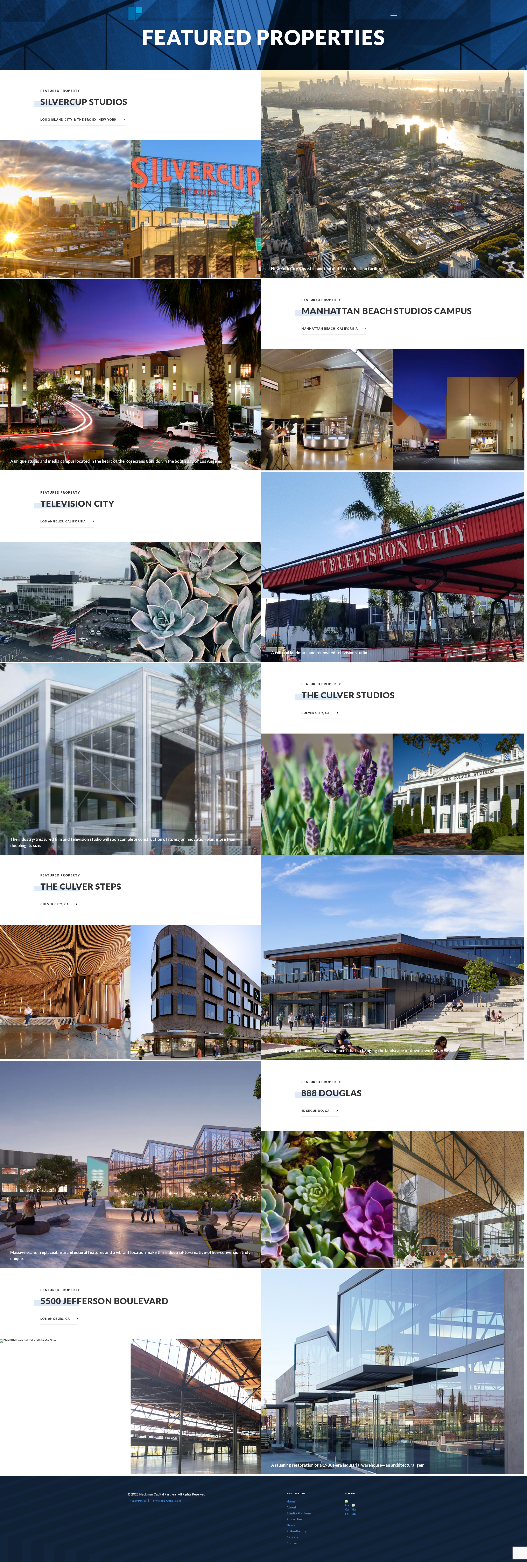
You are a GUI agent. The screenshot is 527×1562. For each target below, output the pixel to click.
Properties (295, 1520)
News (291, 1525)
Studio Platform (299, 1514)
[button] (394, 14)
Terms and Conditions (166, 1500)
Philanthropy (296, 1531)
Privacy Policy (137, 1500)
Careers (292, 1537)
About (291, 1508)
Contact (293, 1543)
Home (291, 1502)
